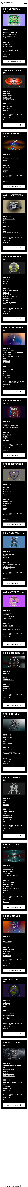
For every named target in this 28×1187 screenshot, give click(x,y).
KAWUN (5, 282)
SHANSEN (6, 375)
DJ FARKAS (7, 504)
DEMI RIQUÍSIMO (8, 96)
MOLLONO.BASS (8, 554)
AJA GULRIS (7, 491)
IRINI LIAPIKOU (8, 294)
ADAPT (5, 222)
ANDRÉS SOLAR (8, 99)
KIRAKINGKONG (15, 296)
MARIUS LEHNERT (9, 218)
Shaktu (5, 613)
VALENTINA (7, 435)
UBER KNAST (7, 743)
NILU (4, 359)
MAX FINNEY (7, 952)
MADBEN (6, 424)
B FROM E (6, 1004)
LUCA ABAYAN (7, 886)
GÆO (5, 38)
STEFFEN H (7, 97)
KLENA (5, 300)
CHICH (5, 801)
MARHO (5, 110)
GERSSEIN (6, 360)
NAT (4, 1006)
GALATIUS (6, 45)
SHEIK (17, 233)
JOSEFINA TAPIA (8, 617)
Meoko (11, 613)
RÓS (4, 506)
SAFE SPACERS (8, 679)
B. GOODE (6, 690)
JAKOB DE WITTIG (9, 566)
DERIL (5, 509)
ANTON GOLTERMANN (10, 426)
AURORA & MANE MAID (10, 159)
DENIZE (5, 1072)
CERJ (5, 495)
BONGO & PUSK (8, 1073)
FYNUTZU (6, 1019)
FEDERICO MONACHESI (11, 357)
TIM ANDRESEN (8, 355)
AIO (4, 676)
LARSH (5, 373)
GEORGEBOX (7, 815)
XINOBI (5, 939)
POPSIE (5, 436)
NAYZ (5, 678)
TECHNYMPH (7, 304)
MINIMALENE (7, 1088)
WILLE (5, 284)
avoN (5, 741)
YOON (5, 627)
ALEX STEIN (7, 489)
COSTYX (6, 1017)
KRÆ (5, 296)
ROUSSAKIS (7, 955)
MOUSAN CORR (8, 558)
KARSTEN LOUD (8, 1070)
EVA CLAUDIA (7, 298)
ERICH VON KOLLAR (9, 34)
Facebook (6, 56)
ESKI (4, 220)
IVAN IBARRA (7, 233)
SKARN (5, 493)
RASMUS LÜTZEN (9, 1075)
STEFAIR (6, 229)
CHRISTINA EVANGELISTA (11, 629)
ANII (4, 157)
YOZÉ (5, 739)
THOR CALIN (7, 377)
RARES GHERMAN (9, 1015)
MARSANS (6, 890)
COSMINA (6, 615)
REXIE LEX (6, 371)
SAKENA (6, 292)
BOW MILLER (7, 941)
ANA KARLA (7, 108)
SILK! (5, 438)
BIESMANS (6, 280)
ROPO (5, 171)
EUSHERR (6, 362)
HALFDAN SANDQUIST (10, 428)
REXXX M (6, 804)
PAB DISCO (7, 568)
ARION (5, 170)
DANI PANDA (7, 819)
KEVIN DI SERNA (8, 872)
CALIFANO (6, 440)
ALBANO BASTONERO (10, 876)
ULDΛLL (5, 161)
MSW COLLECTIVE (9, 36)
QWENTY (6, 954)
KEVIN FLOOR (7, 47)
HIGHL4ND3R (18, 754)
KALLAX (5, 803)
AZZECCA (6, 1002)
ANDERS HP (7, 943)
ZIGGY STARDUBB (9, 752)
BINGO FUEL (16, 888)
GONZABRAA (7, 106)
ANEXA (5, 892)
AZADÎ (5, 507)
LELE (5, 231)
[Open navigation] (25, 2)
